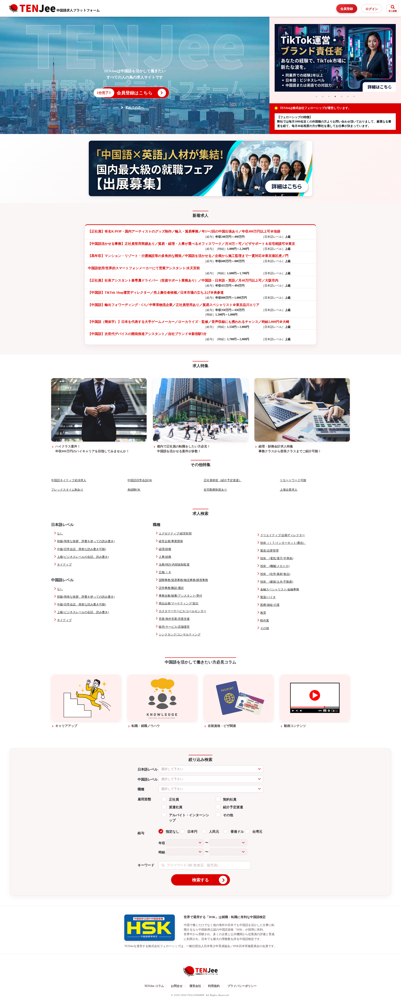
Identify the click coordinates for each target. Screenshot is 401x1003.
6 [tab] (348, 96)
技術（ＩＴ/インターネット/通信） (283, 542)
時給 (162, 852)
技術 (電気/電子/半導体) (276, 558)
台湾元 (257, 831)
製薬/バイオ (268, 597)
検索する (200, 880)
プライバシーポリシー (242, 986)
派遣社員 (175, 807)
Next (399, 58)
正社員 (174, 799)
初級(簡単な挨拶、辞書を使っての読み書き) (86, 541)
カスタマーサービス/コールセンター (182, 611)
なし (60, 533)
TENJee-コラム (155, 986)
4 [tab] (335, 96)
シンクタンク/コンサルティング (179, 634)
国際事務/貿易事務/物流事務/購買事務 (183, 580)
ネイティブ (64, 564)
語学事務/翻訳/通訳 (171, 588)
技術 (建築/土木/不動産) (276, 581)
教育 (263, 612)
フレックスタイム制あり (67, 489)
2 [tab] (323, 96)
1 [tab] (316, 96)
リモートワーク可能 (293, 480)
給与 (141, 833)
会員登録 (346, 8)
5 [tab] (341, 96)
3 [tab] (329, 96)
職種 (141, 789)
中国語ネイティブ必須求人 (68, 480)
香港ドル (237, 831)
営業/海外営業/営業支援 (174, 618)
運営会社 (196, 986)
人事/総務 (165, 556)
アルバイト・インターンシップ (189, 817)
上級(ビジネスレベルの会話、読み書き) (83, 556)
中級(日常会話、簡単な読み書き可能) (81, 549)
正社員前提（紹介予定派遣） (223, 480)
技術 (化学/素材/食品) (275, 574)
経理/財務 (165, 549)
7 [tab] (354, 96)
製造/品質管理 (269, 550)
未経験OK (133, 489)
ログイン (371, 9)
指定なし (172, 831)
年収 (162, 843)
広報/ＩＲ (165, 572)
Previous (271, 58)
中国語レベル (148, 779)
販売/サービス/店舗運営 (174, 626)
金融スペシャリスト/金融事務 (279, 589)
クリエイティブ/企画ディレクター (282, 535)
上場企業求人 (288, 489)
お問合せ (178, 986)
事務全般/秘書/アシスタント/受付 (180, 595)
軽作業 (264, 620)
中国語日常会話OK (139, 480)
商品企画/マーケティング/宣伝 (178, 603)
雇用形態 (144, 799)
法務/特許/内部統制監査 (174, 564)
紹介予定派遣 (233, 807)
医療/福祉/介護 (269, 604)
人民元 (214, 831)
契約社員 (229, 799)
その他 (264, 628)
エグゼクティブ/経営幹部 (175, 533)
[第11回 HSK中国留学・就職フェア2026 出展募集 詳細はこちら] (200, 168)
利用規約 (214, 986)
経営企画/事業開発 (171, 541)
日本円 (192, 831)
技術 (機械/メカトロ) (274, 566)
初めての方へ (134, 107)
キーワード (146, 865)
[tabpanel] (335, 58)
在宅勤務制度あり (215, 489)
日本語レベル (148, 769)
